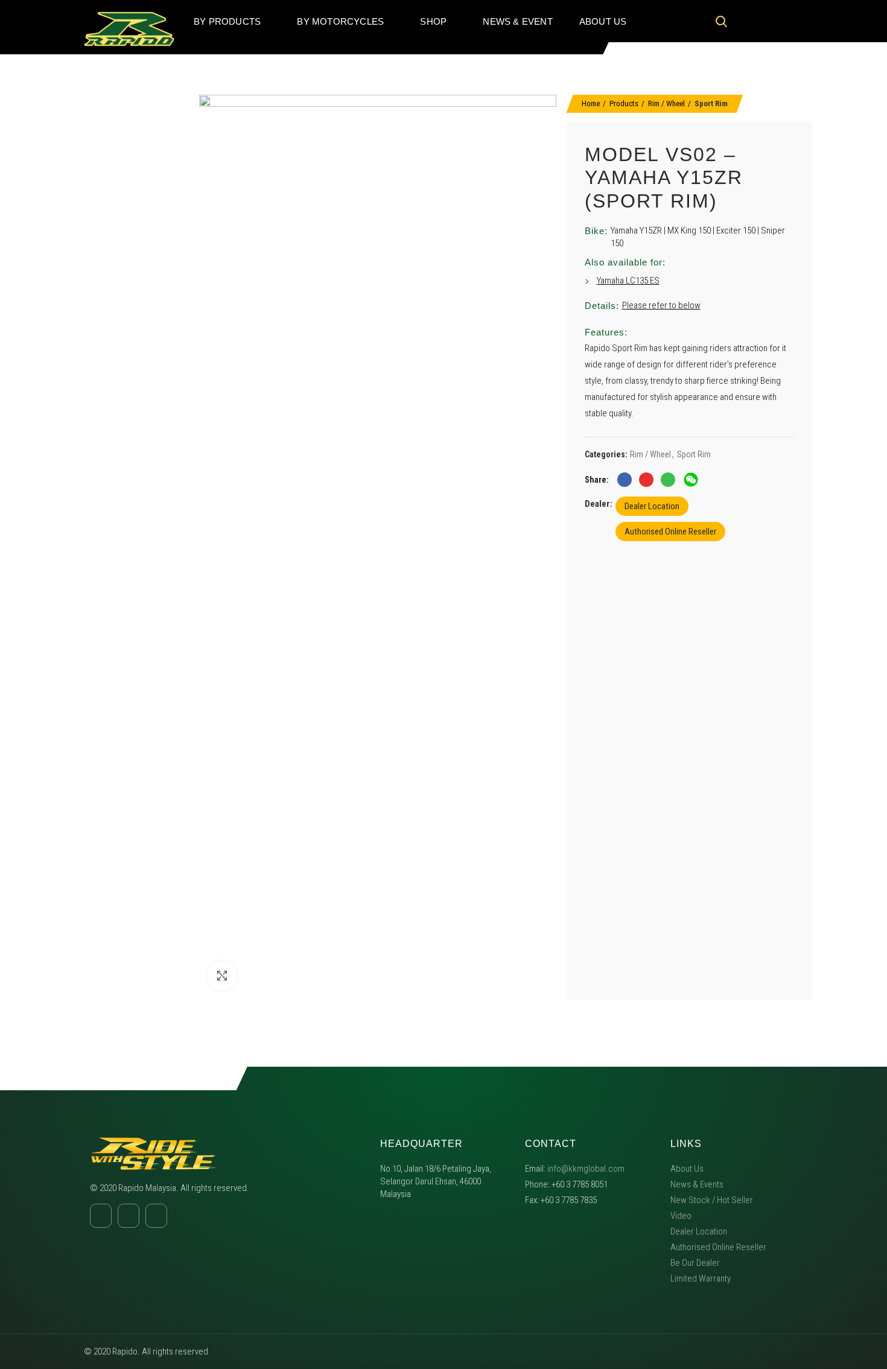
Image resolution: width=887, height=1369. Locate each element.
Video (680, 1215)
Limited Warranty (700, 1278)
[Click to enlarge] (222, 976)
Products (623, 103)
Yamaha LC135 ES (628, 280)
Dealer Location (652, 506)
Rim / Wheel (666, 103)
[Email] (646, 480)
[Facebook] (748, 21)
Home (591, 103)
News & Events (696, 1184)
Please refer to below (661, 305)
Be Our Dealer (695, 1262)
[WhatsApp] (668, 480)
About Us (687, 1168)
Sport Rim (711, 103)
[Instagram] (771, 21)
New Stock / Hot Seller (711, 1200)
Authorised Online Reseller (670, 531)
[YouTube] (794, 21)
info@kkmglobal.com (586, 1168)
